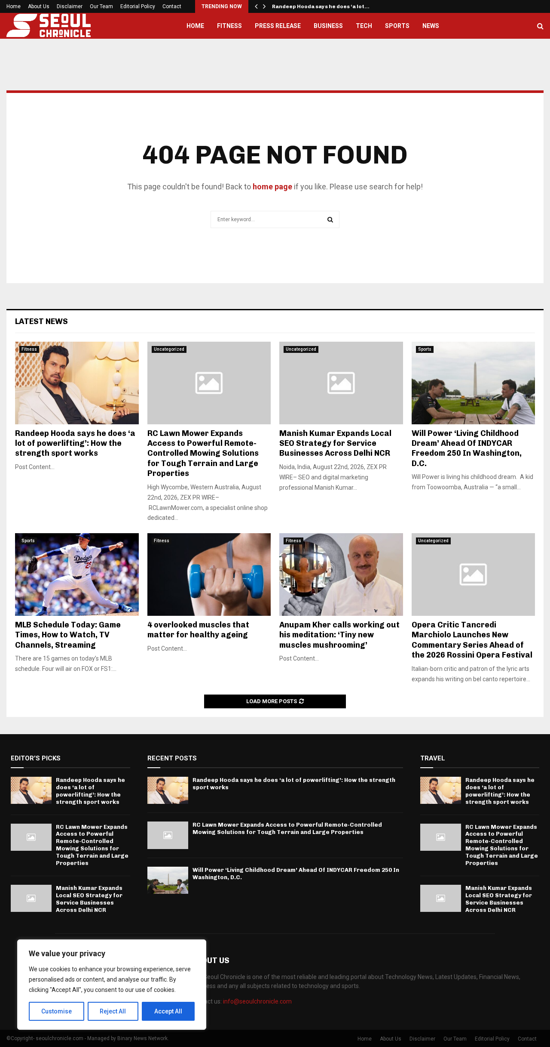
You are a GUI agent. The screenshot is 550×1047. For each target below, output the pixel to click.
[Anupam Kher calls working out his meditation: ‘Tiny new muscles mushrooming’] (341, 574)
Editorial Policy (137, 6)
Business (328, 25)
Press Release (278, 25)
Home (13, 6)
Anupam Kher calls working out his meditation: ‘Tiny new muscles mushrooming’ (339, 635)
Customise (56, 1011)
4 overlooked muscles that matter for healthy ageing (198, 629)
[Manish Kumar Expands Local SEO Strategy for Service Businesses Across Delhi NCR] (341, 383)
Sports (397, 25)
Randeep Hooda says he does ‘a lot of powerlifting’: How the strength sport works (75, 443)
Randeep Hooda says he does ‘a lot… (321, 6)
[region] (111, 984)
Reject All (113, 1011)
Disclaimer (69, 6)
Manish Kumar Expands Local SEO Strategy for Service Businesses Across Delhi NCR (335, 443)
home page (272, 186)
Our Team (101, 6)
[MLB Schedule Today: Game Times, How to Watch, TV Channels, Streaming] (77, 574)
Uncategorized (169, 349)
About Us (38, 6)
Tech (364, 25)
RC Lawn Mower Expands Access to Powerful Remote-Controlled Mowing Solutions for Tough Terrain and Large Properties (203, 454)
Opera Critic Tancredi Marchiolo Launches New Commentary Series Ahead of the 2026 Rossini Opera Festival (472, 640)
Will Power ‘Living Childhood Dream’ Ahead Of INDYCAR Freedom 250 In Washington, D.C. (467, 448)
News (430, 25)
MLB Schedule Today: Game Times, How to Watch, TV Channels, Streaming (68, 635)
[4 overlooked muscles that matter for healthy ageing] (209, 574)
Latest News (41, 321)
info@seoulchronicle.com (257, 1001)
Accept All (168, 1011)
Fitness (229, 25)
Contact (171, 6)
